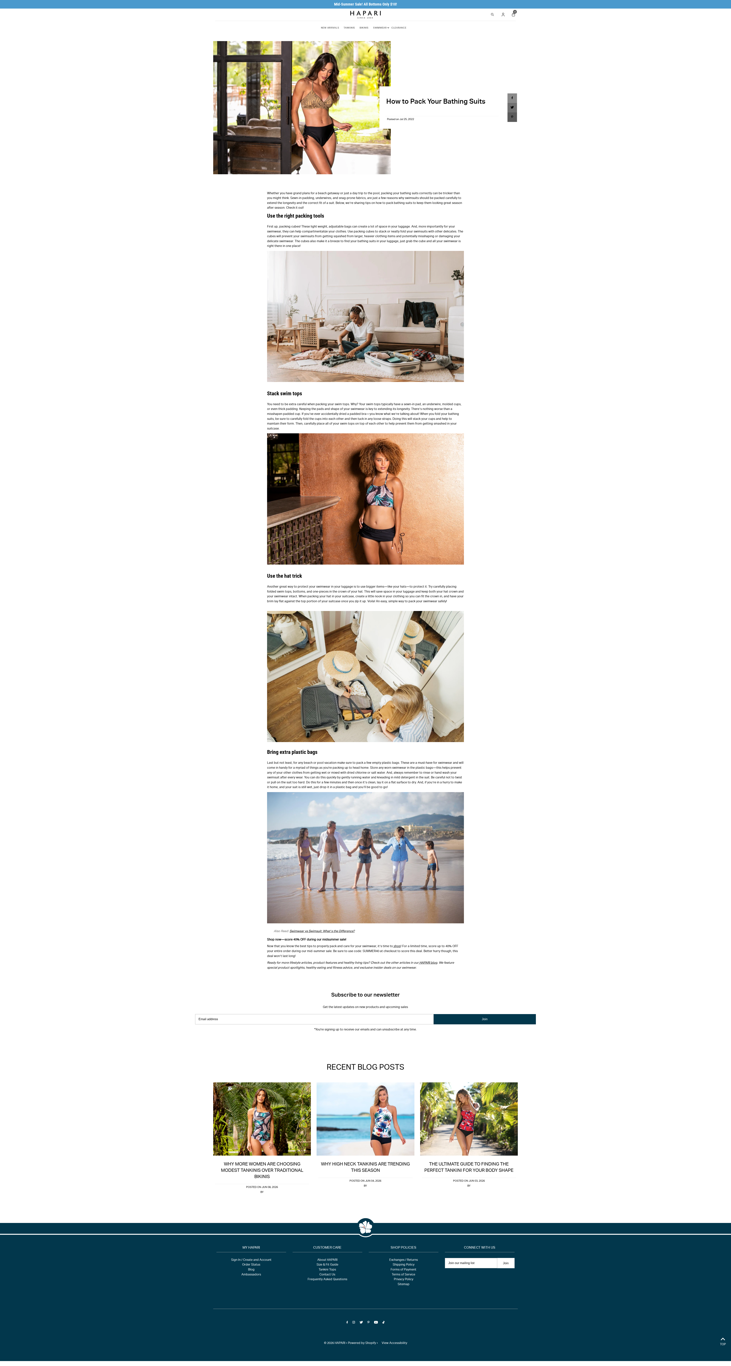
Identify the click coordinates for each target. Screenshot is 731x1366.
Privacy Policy (403, 1279)
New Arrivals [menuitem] (330, 28)
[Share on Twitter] (512, 107)
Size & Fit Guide (327, 1265)
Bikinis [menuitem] (364, 28)
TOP (723, 1344)
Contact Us (327, 1274)
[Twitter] (361, 1041)
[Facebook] (347, 1041)
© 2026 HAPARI (334, 1343)
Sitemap (403, 1284)
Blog (251, 1269)
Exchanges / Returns (403, 1260)
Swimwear (380, 28)
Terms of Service (403, 1274)
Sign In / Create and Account (251, 1260)
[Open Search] (492, 14)
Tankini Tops (327, 1269)
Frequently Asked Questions (327, 1279)
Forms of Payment (403, 1269)
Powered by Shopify (362, 1343)
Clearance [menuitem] (398, 28)
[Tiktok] (383, 1041)
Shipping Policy (403, 1265)
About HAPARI (327, 1260)
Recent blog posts (365, 1068)
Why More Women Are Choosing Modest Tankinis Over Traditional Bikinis (262, 1170)
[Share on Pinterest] (512, 117)
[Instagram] (353, 1041)
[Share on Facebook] (512, 98)
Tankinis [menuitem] (349, 28)
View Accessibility (394, 1343)
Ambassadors (251, 1274)
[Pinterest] (368, 1041)
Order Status (251, 1265)
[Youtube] (376, 1041)
